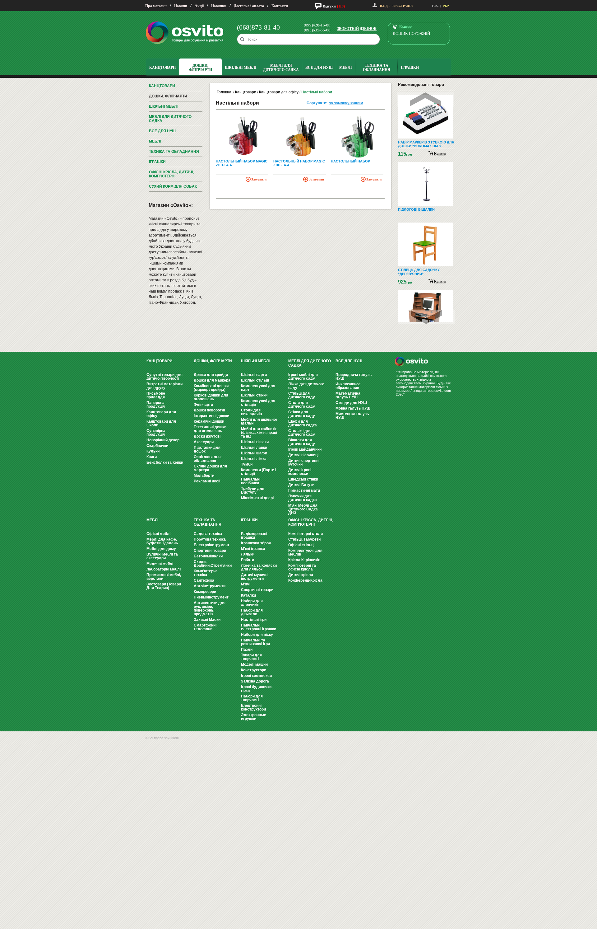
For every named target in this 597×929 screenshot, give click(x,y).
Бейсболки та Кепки (164, 462)
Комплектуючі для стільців (258, 403)
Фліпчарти (203, 404)
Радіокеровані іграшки (254, 536)
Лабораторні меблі (163, 569)
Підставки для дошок (207, 449)
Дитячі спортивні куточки (303, 462)
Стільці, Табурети (304, 539)
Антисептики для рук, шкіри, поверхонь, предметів (209, 608)
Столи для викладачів (251, 412)
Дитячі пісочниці (303, 455)
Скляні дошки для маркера (210, 468)
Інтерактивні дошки (211, 416)
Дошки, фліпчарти (168, 96)
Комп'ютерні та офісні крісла (302, 567)
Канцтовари (162, 86)
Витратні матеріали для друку (164, 386)
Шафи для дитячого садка (302, 423)
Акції (199, 6)
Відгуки (329, 6)
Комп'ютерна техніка (206, 573)
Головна (224, 92)
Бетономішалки (208, 556)
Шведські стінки (303, 479)
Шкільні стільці (255, 380)
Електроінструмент (211, 545)
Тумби (246, 464)
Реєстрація (402, 5)
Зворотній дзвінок (357, 28)
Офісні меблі (158, 534)
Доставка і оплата (249, 6)
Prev (425, 99)
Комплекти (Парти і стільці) (258, 472)
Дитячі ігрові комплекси (299, 472)
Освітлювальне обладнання (208, 459)
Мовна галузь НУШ (353, 408)
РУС (435, 5)
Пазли (246, 649)
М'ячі (245, 584)
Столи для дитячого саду (301, 405)
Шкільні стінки (254, 395)
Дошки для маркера (212, 380)
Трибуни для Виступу (252, 490)
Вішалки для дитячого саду (301, 442)
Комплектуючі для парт (258, 388)
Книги (151, 457)
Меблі (155, 141)
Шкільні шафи (254, 453)
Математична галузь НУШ (348, 395)
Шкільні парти (254, 375)
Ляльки (247, 554)
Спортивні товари (210, 550)
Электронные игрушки (253, 717)
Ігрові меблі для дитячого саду (303, 377)
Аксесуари (204, 442)
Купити (440, 153)
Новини (180, 6)
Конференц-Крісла (305, 580)
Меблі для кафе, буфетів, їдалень (162, 541)
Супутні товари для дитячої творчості (164, 377)
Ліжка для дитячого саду (306, 386)
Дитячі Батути (301, 485)
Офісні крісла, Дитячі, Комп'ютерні (171, 174)
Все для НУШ (162, 131)
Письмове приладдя (155, 395)
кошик (405, 27)
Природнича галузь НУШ (354, 377)
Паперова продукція (155, 405)
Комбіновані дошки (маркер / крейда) (211, 388)
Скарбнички (157, 445)
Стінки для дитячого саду (301, 414)
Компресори (205, 591)
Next (426, 317)
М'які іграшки (253, 549)
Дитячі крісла (300, 575)
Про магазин (156, 6)
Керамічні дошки (209, 421)
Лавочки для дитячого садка (302, 498)
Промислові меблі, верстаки (163, 577)
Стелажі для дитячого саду (301, 433)
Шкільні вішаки (255, 442)
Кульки (153, 451)
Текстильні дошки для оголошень (210, 429)
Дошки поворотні (209, 410)
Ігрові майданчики (305, 449)
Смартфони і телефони (205, 627)
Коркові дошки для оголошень (211, 397)
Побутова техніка (210, 539)
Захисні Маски (207, 619)
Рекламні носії (207, 481)
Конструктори (253, 670)
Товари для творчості (251, 657)
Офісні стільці (301, 545)
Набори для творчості (252, 698)
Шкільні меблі (163, 106)
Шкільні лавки (254, 447)
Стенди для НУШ (351, 403)
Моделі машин (254, 664)
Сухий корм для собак (173, 186)
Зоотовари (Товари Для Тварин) (163, 586)
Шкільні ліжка (253, 459)
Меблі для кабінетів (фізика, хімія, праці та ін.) (259, 433)
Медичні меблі (159, 563)
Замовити (258, 179)
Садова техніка (208, 534)
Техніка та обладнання (174, 151)
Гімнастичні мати (304, 490)
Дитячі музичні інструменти (254, 577)
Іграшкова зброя (256, 543)
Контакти (279, 6)
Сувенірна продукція (155, 433)
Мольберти (204, 475)
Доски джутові (207, 436)
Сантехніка (204, 580)
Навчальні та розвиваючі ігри (255, 642)
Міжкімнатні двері (257, 498)
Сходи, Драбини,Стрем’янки (213, 564)
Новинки (218, 6)
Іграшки (157, 162)
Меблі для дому (161, 549)
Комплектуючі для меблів (305, 552)
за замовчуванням (346, 103)
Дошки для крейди (211, 375)
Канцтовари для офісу (278, 92)
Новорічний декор (162, 440)
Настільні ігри (253, 619)
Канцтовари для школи (161, 423)
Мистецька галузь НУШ (352, 416)
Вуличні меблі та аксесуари (162, 556)
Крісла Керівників (304, 560)
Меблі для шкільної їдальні (259, 421)
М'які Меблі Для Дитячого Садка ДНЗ (303, 509)
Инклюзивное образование (348, 386)
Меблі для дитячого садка (170, 119)
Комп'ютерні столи (305, 534)
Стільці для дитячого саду (301, 395)
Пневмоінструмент (211, 597)
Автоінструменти (209, 586)
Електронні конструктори (253, 707)
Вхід (384, 5)
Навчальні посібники (250, 481)
